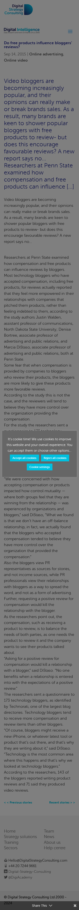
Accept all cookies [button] (24, 458)
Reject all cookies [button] (55, 458)
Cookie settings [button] (39, 467)
